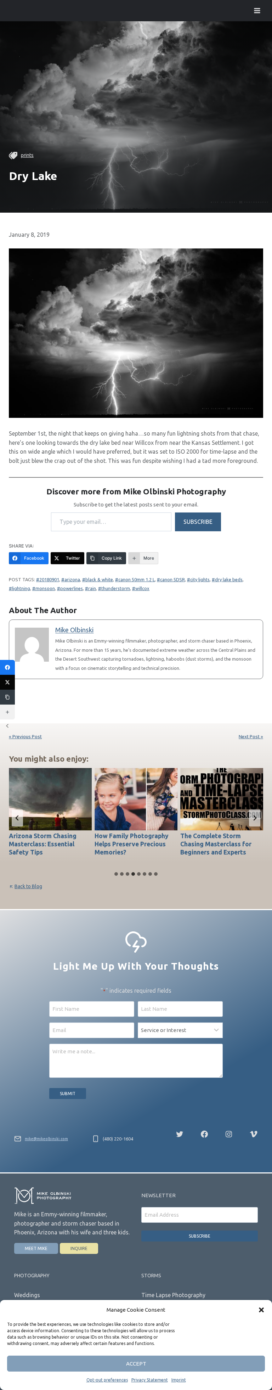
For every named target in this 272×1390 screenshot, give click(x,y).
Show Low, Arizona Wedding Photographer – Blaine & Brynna (131, 844)
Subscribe (197, 522)
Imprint (178, 1380)
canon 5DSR (172, 579)
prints (27, 155)
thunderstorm (115, 588)
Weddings (27, 1295)
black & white (99, 579)
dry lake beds (229, 579)
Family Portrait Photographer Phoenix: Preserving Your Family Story (42, 848)
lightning (21, 588)
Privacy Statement (149, 1380)
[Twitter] (7, 682)
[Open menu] (257, 10)
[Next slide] (254, 817)
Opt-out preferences (107, 1380)
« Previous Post (25, 736)
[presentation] (50, 799)
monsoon (45, 588)
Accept (136, 1364)
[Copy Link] (7, 697)
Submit (67, 1093)
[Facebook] (7, 667)
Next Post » (251, 736)
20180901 (49, 579)
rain (92, 588)
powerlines (71, 588)
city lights (200, 579)
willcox (142, 588)
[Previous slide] (17, 817)
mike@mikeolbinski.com (46, 1139)
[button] (261, 1309)
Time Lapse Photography (173, 1295)
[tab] (116, 874)
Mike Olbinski (74, 629)
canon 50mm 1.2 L (136, 579)
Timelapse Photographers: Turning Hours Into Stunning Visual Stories (221, 844)
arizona (72, 579)
